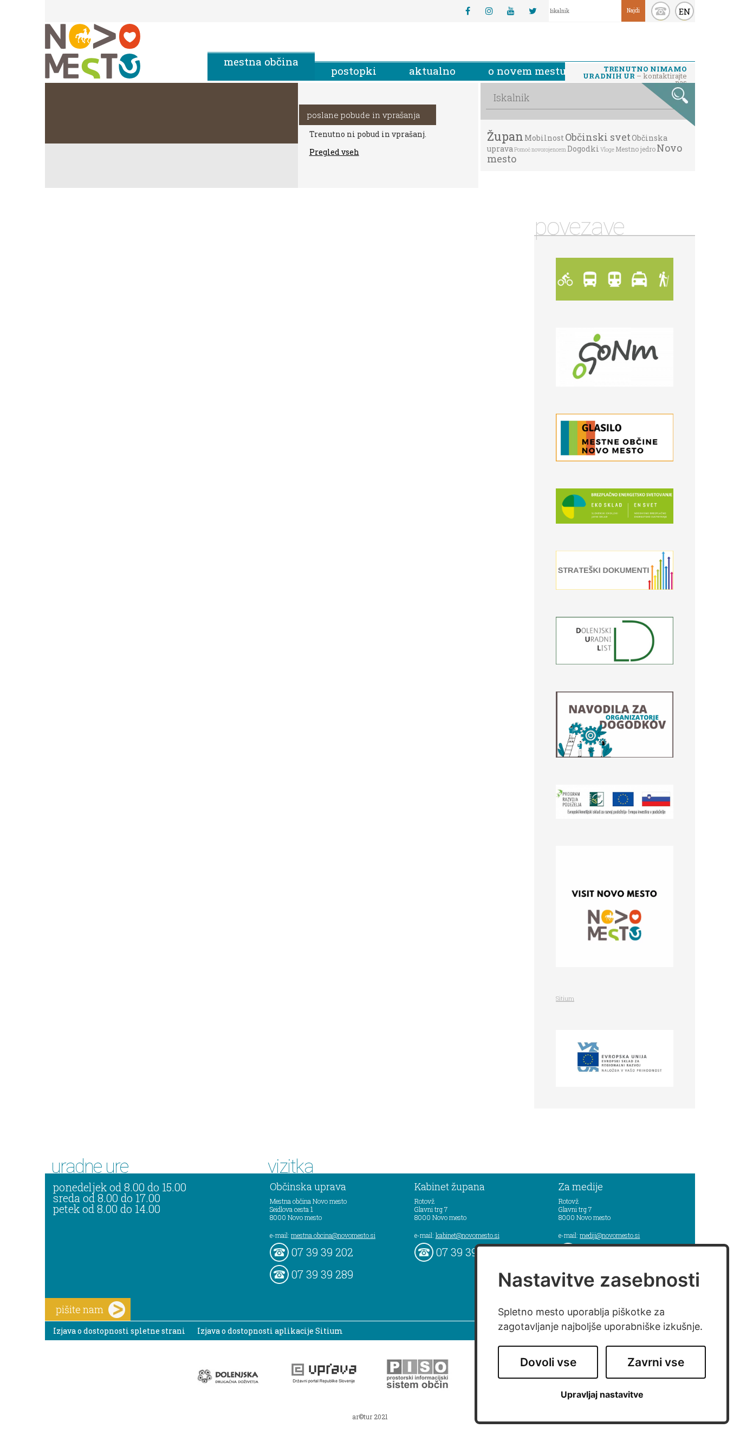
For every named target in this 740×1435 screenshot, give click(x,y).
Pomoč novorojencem (540, 149)
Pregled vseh (334, 152)
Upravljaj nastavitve (602, 1395)
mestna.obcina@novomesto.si (333, 1235)
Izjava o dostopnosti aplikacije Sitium (270, 1331)
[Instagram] (489, 11)
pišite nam (79, 1309)
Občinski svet (598, 137)
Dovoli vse (548, 1362)
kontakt (660, 11)
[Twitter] (532, 11)
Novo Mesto (118, 51)
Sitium (565, 998)
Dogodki (583, 149)
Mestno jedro (635, 149)
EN (685, 11)
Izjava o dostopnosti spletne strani (119, 1331)
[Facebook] (467, 11)
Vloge (607, 149)
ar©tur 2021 (370, 1416)
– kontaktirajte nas (635, 73)
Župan (505, 136)
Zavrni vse (655, 1362)
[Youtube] (511, 11)
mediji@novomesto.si (610, 1235)
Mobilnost (544, 138)
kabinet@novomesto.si (467, 1235)
